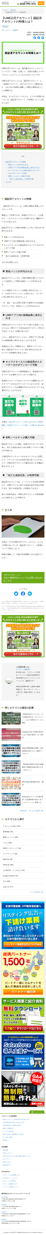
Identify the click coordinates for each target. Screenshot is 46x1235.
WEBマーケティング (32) (12, 848)
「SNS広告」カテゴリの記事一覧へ (31, 810)
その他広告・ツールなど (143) (14, 870)
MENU (41, 3)
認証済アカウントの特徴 (16, 161)
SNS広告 (13, 10)
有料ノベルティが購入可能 (19, 176)
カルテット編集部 (11, 30)
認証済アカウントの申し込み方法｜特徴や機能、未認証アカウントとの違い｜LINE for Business (23, 425)
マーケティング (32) (10, 853)
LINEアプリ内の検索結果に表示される (23, 167)
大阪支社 (4, 1212)
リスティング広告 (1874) (12, 826)
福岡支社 (4, 1219)
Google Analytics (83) (10, 876)
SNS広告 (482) (8, 865)
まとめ (8, 181)
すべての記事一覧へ (37, 892)
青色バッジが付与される (18, 164)
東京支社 (4, 1204)
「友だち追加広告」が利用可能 (21, 179)
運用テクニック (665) (10, 837)
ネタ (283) (6, 881)
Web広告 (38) (8, 859)
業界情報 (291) (8, 831)
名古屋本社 (5, 1197)
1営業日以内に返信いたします (22, 578)
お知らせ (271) (8, 887)
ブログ (5, 10)
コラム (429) (7, 842)
